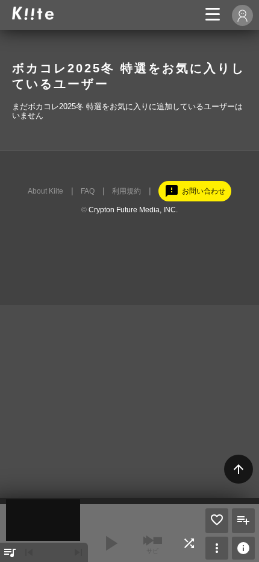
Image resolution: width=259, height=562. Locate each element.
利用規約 (126, 191)
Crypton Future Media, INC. (133, 210)
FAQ (88, 191)
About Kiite (45, 191)
